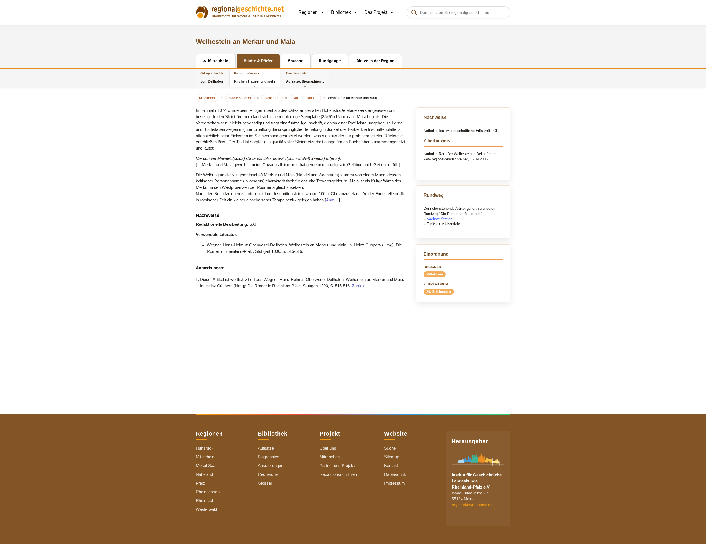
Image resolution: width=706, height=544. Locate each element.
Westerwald (206, 509)
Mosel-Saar (206, 465)
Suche (390, 448)
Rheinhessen (208, 491)
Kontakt (391, 465)
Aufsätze (266, 448)
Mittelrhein (434, 274)
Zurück (358, 285)
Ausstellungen (270, 465)
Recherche (268, 474)
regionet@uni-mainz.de (472, 504)
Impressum (394, 483)
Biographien (268, 456)
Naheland (204, 474)
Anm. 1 (332, 200)
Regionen (308, 12)
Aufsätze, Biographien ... (305, 77)
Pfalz (200, 483)
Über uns (328, 448)
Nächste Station (439, 219)
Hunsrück (204, 448)
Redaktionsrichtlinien (338, 474)
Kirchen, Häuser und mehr (255, 77)
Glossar (265, 483)
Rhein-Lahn (206, 500)
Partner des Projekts (338, 465)
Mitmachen (330, 456)
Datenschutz (395, 474)
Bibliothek (341, 12)
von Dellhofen (212, 77)
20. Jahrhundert (438, 292)
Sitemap (391, 456)
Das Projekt (376, 12)
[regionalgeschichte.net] (240, 11)
